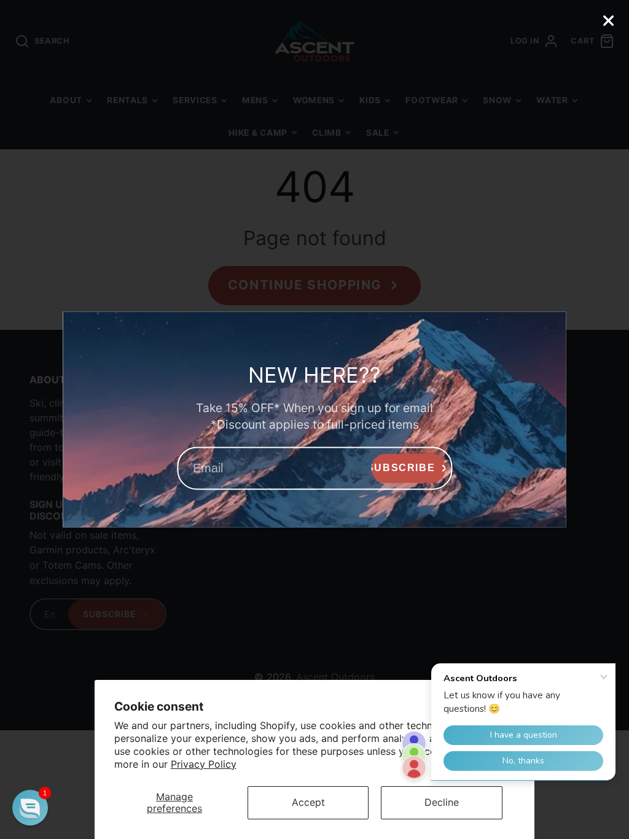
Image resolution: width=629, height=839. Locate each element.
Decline (441, 802)
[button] (30, 807)
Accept (308, 802)
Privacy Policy (203, 764)
